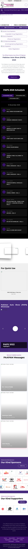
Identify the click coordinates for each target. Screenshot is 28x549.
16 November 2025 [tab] (14, 98)
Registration (8, 539)
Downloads (11, 541)
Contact (17, 541)
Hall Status (15, 539)
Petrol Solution (16, 547)
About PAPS (12, 538)
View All (22, 465)
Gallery (21, 539)
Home (5, 538)
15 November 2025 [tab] (20, 95)
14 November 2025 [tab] (7, 95)
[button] (2, 19)
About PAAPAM (20, 538)
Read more (14, 77)
